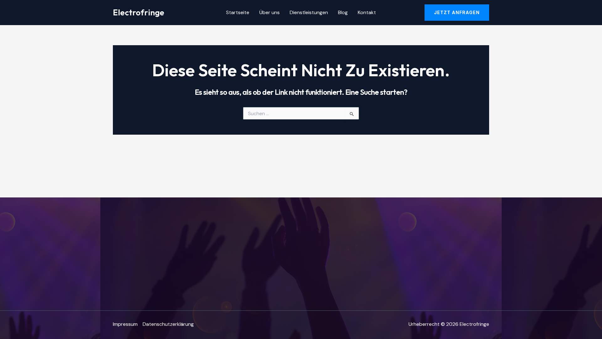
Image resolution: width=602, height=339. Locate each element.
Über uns (269, 12)
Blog (343, 12)
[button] (457, 12)
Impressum (125, 324)
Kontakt (367, 12)
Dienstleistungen (309, 12)
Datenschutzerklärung (168, 324)
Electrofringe (138, 12)
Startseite (237, 12)
